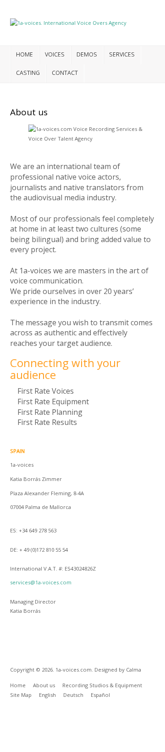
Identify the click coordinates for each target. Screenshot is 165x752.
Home (18, 685)
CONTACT (65, 73)
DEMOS (87, 54)
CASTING (28, 73)
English (47, 694)
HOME (24, 54)
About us (44, 685)
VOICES (55, 54)
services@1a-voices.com (41, 582)
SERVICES (122, 54)
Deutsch (73, 694)
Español (100, 694)
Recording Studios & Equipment (102, 685)
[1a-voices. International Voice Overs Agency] (68, 22)
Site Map (21, 694)
